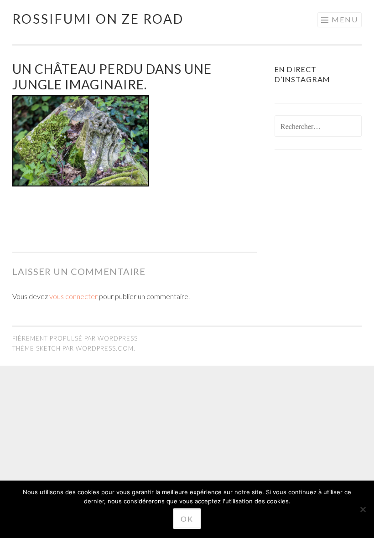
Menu (345, 19)
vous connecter (73, 296)
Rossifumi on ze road (98, 18)
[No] (362, 509)
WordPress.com (105, 348)
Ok (187, 518)
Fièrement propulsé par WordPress (75, 338)
